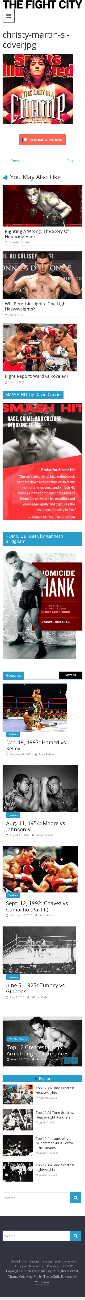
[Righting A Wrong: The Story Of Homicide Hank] (42, 187)
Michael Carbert (40, 997)
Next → (73, 160)
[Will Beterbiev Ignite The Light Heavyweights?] (42, 253)
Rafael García (47, 915)
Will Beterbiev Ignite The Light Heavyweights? (36, 306)
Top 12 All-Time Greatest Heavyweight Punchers (55, 1115)
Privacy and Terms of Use (29, 1266)
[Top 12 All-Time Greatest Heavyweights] (19, 1085)
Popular (44, 1078)
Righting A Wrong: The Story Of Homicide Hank (37, 233)
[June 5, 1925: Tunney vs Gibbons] (39, 929)
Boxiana (13, 734)
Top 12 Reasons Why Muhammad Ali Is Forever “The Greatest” (55, 1143)
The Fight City (18, 1261)
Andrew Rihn (63, 1059)
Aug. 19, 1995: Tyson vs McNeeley (55, 1050)
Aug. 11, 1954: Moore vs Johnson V (35, 826)
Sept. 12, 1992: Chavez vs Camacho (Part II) (37, 906)
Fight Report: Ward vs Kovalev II (37, 376)
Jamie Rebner (46, 754)
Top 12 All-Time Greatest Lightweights (55, 1167)
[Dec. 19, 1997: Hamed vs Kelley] (35, 686)
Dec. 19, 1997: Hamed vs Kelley (36, 745)
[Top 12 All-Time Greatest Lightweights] (19, 1162)
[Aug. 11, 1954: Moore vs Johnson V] (40, 768)
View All (70, 675)
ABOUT (67, 1266)
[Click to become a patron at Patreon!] (42, 134)
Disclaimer (53, 1266)
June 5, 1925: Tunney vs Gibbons (35, 988)
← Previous (15, 160)
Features (34, 1261)
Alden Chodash (44, 835)
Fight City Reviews (66, 1261)
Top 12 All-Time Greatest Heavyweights (55, 1090)
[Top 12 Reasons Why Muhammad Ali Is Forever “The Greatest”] (19, 1135)
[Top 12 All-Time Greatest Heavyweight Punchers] (19, 1109)
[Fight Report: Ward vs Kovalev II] (40, 326)
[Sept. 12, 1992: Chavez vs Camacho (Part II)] (40, 849)
